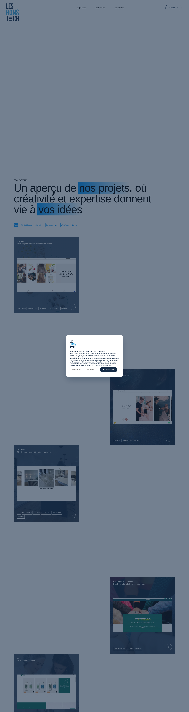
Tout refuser (90, 369)
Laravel (74, 225)
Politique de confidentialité (103, 365)
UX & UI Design (26, 225)
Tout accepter (108, 370)
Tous (16, 225)
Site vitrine (38, 225)
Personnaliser (76, 369)
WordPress (64, 225)
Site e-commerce (51, 225)
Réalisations (119, 8)
